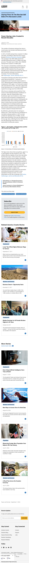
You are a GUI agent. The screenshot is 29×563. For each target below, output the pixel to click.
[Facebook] (2, 547)
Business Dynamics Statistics (14, 57)
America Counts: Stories (6, 345)
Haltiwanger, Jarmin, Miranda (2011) (13, 75)
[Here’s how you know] (14, 1)
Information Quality (5, 552)
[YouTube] (8, 547)
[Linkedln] (6, 547)
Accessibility (19, 553)
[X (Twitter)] (4, 547)
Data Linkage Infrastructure (17, 552)
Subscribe (24, 518)
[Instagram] (11, 547)
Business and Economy (21, 194)
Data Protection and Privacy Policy (8, 553)
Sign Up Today (14, 212)
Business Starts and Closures (8, 194)
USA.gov (17, 556)
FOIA (25, 553)
